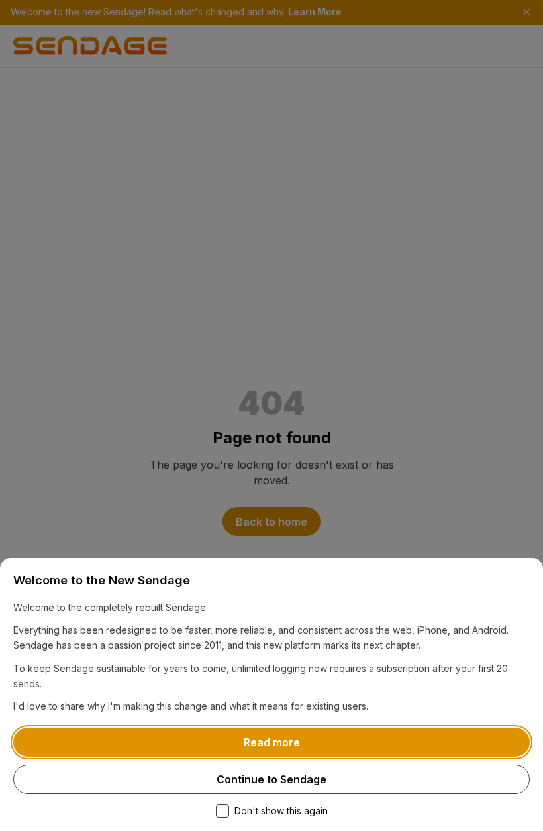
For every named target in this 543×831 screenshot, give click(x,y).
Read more (272, 742)
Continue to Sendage (271, 779)
